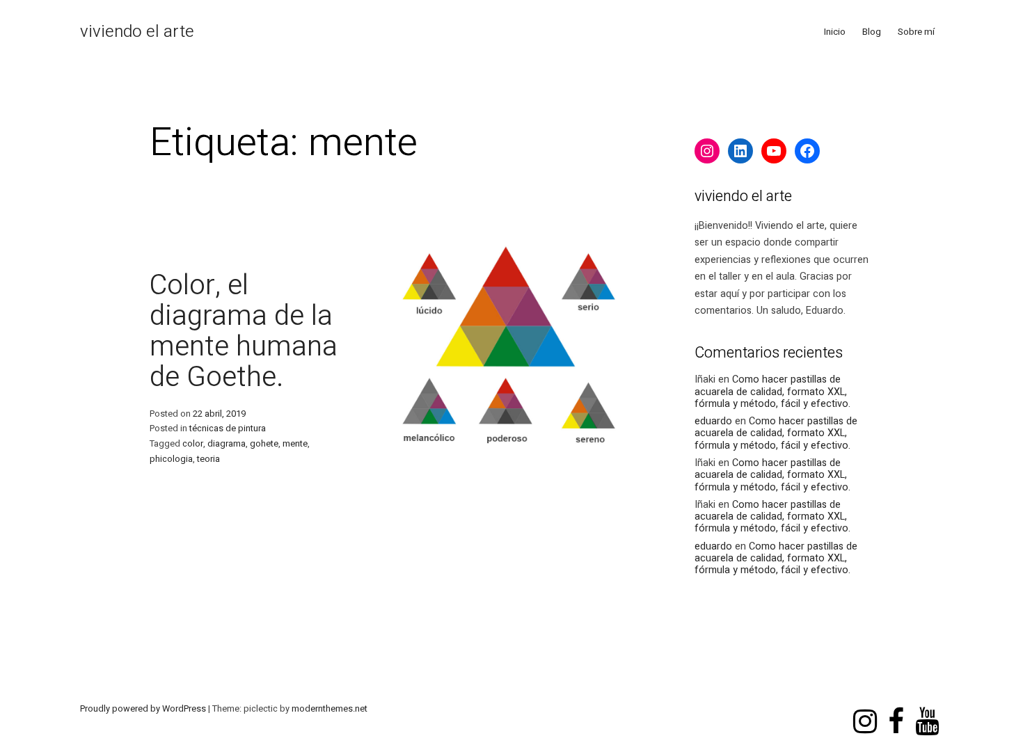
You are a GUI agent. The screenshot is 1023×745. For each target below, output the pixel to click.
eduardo (713, 421)
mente (295, 444)
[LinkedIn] (740, 150)
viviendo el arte (137, 31)
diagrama (226, 444)
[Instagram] (707, 150)
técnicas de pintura (227, 428)
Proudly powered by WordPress (144, 709)
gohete (264, 444)
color (192, 444)
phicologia (171, 459)
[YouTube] (773, 150)
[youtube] (927, 708)
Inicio (835, 32)
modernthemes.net (329, 709)
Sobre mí (916, 32)
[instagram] (865, 708)
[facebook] (896, 708)
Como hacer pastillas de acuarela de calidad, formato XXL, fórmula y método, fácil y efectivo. (772, 391)
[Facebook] (807, 150)
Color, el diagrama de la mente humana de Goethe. (244, 331)
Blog (871, 32)
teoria (208, 459)
